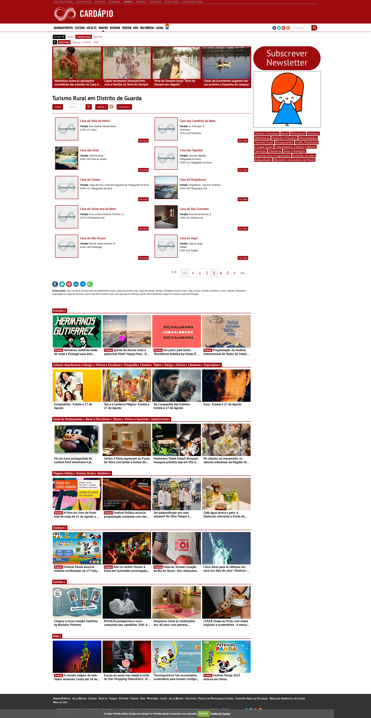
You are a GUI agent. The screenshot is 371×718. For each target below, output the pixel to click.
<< (185, 273)
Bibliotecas (262, 138)
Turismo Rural (85, 473)
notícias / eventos (81, 42)
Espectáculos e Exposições (272, 155)
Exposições (211, 365)
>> (243, 273)
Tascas (117, 419)
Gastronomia (159, 419)
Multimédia (152, 698)
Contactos (190, 698)
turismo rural (83, 36)
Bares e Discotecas (98, 419)
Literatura (194, 365)
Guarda (101, 106)
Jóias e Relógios (294, 151)
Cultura (92, 698)
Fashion (126, 27)
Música (180, 365)
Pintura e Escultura (108, 365)
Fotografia (130, 365)
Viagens (113, 698)
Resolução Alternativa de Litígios (287, 698)
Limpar (57, 106)
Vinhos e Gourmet (136, 419)
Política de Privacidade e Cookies (215, 698)
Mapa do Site (60, 702)
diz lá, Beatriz (79, 698)
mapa (96, 42)
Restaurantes (74, 419)
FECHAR (203, 713)
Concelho (123, 106)
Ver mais (143, 140)
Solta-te (103, 698)
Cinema (145, 365)
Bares (284, 133)
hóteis (70, 36)
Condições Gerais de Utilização (251, 698)
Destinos (103, 473)
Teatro (157, 365)
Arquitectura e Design (78, 365)
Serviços (260, 151)
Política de (220, 713)
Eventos (58, 311)
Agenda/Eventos (63, 27)
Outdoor (115, 27)
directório (64, 42)
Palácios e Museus (284, 138)
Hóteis (68, 473)
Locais (163, 698)
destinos (98, 36)
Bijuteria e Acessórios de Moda (294, 160)
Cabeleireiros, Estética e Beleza (295, 147)
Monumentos (308, 138)
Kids (135, 27)
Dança (168, 365)
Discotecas (298, 133)
